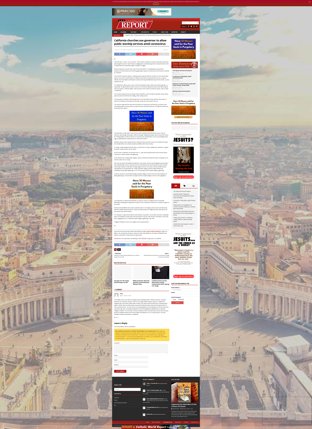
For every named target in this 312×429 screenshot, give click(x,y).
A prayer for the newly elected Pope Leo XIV (121, 281)
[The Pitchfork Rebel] (144, 391)
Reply (117, 317)
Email (115, 360)
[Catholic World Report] (156, 29)
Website (116, 365)
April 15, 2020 (119, 49)
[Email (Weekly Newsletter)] (194, 26)
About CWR (164, 32)
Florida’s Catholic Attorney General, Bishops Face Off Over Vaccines (155, 400)
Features (133, 32)
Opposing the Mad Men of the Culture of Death (183, 405)
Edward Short (176, 408)
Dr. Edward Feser (177, 93)
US (119, 249)
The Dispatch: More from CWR (184, 65)
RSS (115, 405)
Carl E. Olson (176, 72)
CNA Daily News (129, 49)
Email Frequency (176, 297)
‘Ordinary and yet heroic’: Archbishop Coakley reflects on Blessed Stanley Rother (182, 219)
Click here (116, 238)
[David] (144, 415)
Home (115, 32)
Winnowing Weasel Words (159, 414)
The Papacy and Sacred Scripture (182, 70)
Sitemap (186, 422)
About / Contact (156, 422)
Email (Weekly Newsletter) (120, 402)
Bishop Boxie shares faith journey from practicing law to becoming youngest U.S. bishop (184, 213)
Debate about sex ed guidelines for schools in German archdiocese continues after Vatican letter (184, 206)
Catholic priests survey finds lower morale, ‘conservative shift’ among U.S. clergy (160, 283)
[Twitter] (191, 26)
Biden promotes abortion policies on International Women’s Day (141, 282)
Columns (123, 32)
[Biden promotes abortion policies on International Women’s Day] (141, 272)
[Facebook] (188, 26)
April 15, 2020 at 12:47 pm (125, 295)
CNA (134, 62)
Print (166, 49)
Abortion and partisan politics (181, 91)
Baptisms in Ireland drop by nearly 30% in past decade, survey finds (184, 84)
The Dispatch (145, 32)
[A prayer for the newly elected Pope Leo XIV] (123, 272)
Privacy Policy (194, 422)
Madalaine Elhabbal (178, 87)
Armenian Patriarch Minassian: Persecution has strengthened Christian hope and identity (183, 196)
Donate (183, 32)
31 (183, 74)
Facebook (116, 397)
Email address (175, 287)
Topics (154, 32)
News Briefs (117, 35)
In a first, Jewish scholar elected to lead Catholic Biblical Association (156, 392)
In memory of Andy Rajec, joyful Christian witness (182, 77)
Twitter (115, 400)
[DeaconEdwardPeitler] (144, 399)
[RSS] (197, 26)
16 (183, 94)
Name (116, 355)
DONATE (156, 3)
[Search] (198, 22)
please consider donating (153, 231)
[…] (187, 416)
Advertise (174, 32)
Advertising (178, 422)
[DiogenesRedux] (144, 408)
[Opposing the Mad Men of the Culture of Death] (184, 392)
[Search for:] (189, 22)
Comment (116, 343)
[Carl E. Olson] (144, 384)
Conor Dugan (176, 79)
